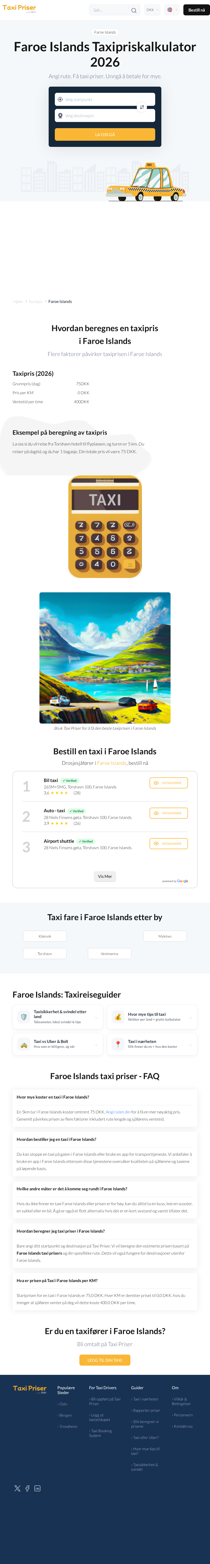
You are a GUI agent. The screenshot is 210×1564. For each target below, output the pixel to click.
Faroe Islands (105, 32)
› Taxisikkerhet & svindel (144, 1466)
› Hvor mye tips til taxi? (145, 1451)
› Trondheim (67, 1426)
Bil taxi (51, 780)
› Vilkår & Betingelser (181, 1401)
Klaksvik (45, 936)
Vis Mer (105, 876)
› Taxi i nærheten (144, 1399)
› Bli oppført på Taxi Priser (105, 1401)
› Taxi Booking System (100, 1433)
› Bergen (64, 1415)
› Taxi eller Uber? (145, 1437)
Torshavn (45, 953)
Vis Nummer (171, 783)
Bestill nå (196, 9)
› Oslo (62, 1403)
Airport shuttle (59, 841)
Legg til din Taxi (105, 1360)
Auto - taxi (54, 810)
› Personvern (182, 1415)
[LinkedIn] (37, 1487)
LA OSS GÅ (105, 134)
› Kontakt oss (182, 1426)
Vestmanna (109, 953)
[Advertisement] (105, 245)
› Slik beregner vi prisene (145, 1423)
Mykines (165, 936)
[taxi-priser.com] (19, 9)
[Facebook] (27, 1487)
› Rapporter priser (145, 1410)
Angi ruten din (118, 1111)
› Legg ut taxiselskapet (99, 1417)
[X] (17, 1487)
